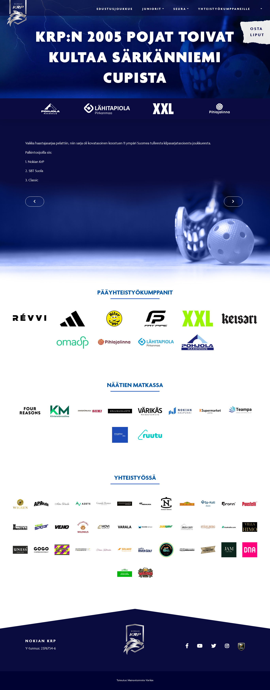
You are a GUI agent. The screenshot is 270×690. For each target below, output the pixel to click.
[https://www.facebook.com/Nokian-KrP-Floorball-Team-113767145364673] (187, 646)
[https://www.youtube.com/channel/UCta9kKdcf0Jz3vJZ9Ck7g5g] (200, 646)
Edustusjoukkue (115, 9)
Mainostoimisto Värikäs (140, 680)
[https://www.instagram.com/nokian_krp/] (227, 646)
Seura (179, 9)
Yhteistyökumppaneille (224, 9)
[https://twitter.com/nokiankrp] (214, 646)
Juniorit (151, 9)
